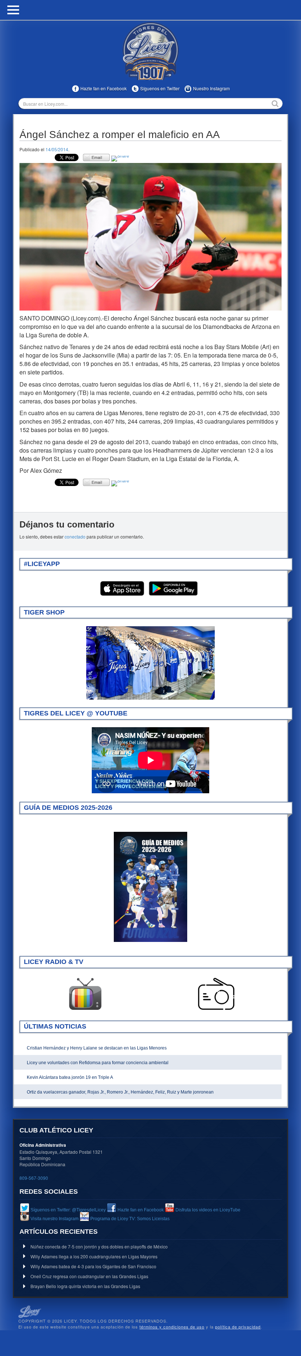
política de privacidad (238, 1327)
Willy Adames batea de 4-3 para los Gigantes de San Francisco (93, 1266)
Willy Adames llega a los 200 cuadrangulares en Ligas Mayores (93, 1256)
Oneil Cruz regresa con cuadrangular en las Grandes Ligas (89, 1276)
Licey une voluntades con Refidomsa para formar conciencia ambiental (97, 1062)
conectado (75, 536)
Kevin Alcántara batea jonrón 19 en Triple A (70, 1077)
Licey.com (150, 51)
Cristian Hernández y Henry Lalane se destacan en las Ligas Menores (97, 1048)
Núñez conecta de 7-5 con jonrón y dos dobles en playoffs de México (99, 1246)
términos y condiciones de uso (171, 1327)
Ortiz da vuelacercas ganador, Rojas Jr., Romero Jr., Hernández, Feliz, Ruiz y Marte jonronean (120, 1092)
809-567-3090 (33, 1178)
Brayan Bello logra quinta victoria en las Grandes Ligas (85, 1286)
